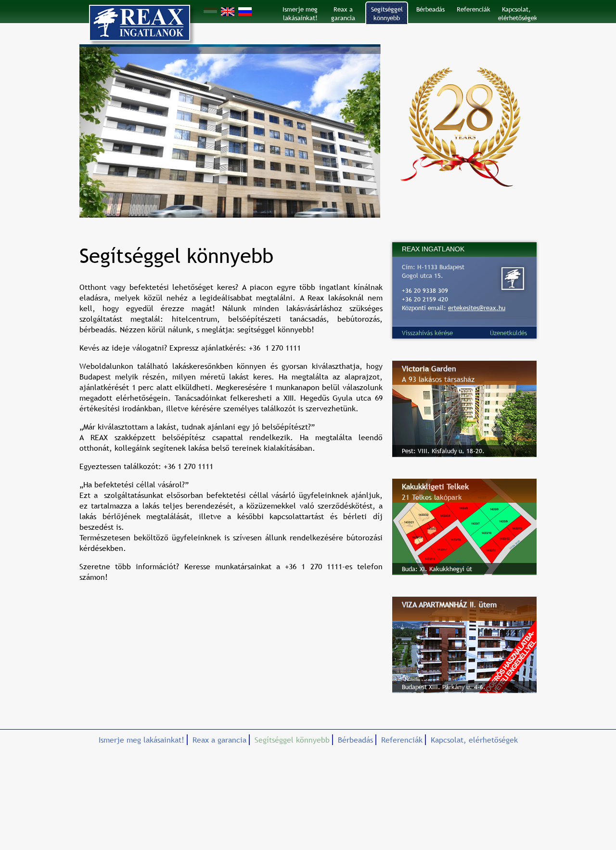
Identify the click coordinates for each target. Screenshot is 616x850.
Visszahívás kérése (427, 332)
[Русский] (245, 11)
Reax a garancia (343, 13)
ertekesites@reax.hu (476, 307)
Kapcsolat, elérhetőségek (517, 13)
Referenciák (473, 9)
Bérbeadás (430, 9)
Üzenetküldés (508, 332)
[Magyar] (210, 11)
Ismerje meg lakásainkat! (300, 13)
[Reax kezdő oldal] (139, 24)
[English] (227, 11)
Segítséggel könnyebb (387, 13)
